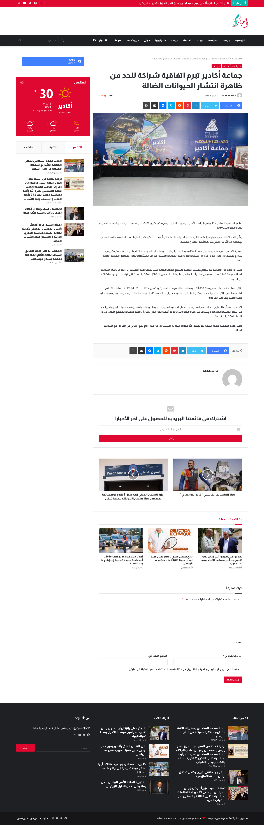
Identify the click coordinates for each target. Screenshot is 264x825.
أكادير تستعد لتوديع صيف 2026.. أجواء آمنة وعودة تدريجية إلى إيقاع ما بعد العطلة (122, 560)
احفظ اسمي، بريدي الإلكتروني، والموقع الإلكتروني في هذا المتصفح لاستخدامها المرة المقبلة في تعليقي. (184, 669)
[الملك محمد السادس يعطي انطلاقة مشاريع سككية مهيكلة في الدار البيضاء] (74, 165)
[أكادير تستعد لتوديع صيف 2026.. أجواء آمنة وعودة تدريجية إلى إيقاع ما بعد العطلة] (121, 540)
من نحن (33, 818)
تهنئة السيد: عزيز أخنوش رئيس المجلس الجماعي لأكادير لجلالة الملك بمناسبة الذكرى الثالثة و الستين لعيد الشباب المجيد (42, 232)
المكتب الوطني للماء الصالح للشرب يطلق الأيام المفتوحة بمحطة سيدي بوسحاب (43, 254)
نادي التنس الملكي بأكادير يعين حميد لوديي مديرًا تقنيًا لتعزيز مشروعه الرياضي (184, 3)
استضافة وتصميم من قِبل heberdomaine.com (179, 818)
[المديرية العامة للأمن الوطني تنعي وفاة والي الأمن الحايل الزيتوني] (159, 787)
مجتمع (226, 40)
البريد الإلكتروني (232, 655)
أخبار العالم (225, 58)
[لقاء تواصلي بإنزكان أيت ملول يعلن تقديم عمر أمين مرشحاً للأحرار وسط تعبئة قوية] (220, 540)
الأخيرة (53, 147)
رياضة (174, 40)
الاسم (237, 642)
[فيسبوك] (87, 735)
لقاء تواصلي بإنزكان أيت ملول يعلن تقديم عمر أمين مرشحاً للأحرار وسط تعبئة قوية (221, 560)
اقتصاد (187, 40)
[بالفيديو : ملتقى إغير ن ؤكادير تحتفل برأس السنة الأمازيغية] (74, 213)
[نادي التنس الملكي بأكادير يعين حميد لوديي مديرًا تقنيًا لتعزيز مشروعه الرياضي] (170, 540)
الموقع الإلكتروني (158, 655)
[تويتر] (83, 735)
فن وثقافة (133, 40)
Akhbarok (230, 95)
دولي (147, 40)
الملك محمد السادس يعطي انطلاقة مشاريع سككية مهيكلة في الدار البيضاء (43, 164)
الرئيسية (240, 40)
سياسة (212, 40)
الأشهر (77, 147)
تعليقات (28, 147)
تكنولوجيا (160, 40)
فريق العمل (22, 818)
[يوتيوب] (79, 735)
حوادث (199, 40)
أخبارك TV (98, 40)
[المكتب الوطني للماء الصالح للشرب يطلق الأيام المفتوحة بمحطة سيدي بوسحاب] (74, 255)
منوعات (117, 40)
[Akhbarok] (240, 21)
